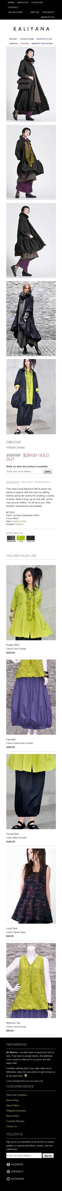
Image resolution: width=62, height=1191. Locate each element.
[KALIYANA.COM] (31, 29)
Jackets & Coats (19, 521)
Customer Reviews (15, 1121)
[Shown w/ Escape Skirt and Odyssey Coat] (31, 241)
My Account (16, 12)
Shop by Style (44, 39)
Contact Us (11, 1126)
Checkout (48, 12)
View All (13, 43)
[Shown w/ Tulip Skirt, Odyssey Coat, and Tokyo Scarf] (31, 319)
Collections (27, 39)
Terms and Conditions (16, 1095)
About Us (23, 2)
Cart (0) (34, 12)
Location (37, 2)
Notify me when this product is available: (27, 466)
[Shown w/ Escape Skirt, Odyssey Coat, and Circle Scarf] (31, 163)
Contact (13, 7)
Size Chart (27, 482)
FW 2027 (13, 39)
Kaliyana (19, 524)
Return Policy (42, 482)
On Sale (25, 43)
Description (13, 482)
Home (11, 2)
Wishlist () (47, 17)
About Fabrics (13, 1105)
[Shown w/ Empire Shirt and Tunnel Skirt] (31, 397)
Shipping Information (16, 1110)
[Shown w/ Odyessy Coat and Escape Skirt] (31, 85)
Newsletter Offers (42, 43)
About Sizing (12, 1100)
